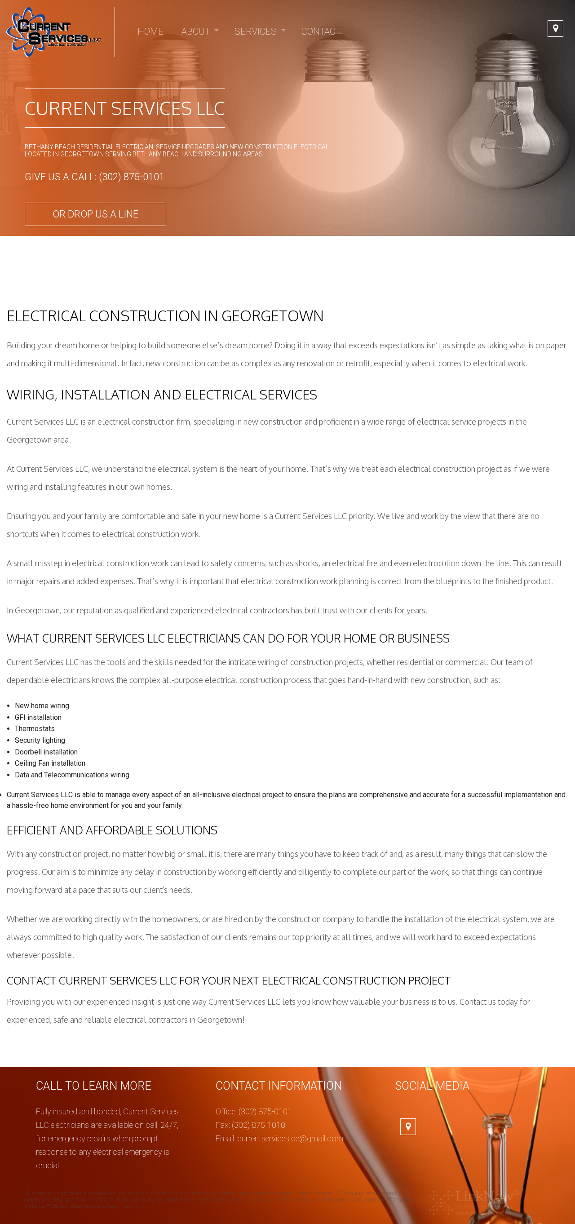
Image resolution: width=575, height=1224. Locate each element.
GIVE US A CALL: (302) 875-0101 (94, 176)
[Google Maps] (555, 29)
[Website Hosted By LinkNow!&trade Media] (474, 1202)
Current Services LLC (125, 108)
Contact (321, 31)
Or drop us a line (95, 214)
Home (150, 31)
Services (255, 31)
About (195, 31)
